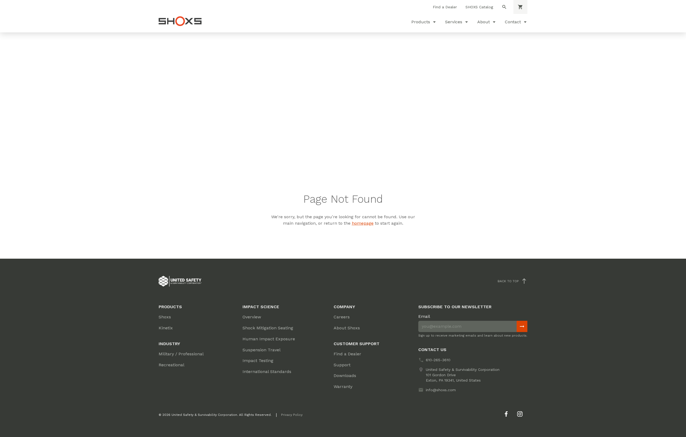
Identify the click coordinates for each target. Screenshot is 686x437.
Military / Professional (181, 353)
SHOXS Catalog (479, 7)
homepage (363, 223)
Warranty (343, 386)
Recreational (171, 364)
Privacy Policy (292, 415)
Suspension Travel (262, 349)
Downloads (345, 375)
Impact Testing (258, 360)
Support (342, 364)
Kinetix (166, 327)
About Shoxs (347, 327)
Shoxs (165, 316)
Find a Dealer (445, 7)
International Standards (267, 371)
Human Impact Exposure (269, 338)
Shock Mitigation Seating (268, 327)
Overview (252, 316)
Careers (342, 316)
